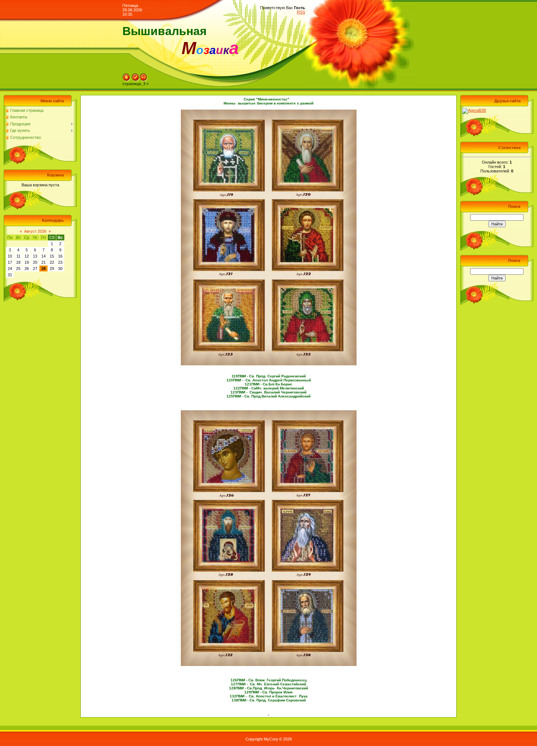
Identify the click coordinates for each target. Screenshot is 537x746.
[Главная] (126, 75)
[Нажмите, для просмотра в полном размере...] (269, 112)
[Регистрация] (136, 75)
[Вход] (144, 75)
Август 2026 (35, 231)
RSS (301, 12)
